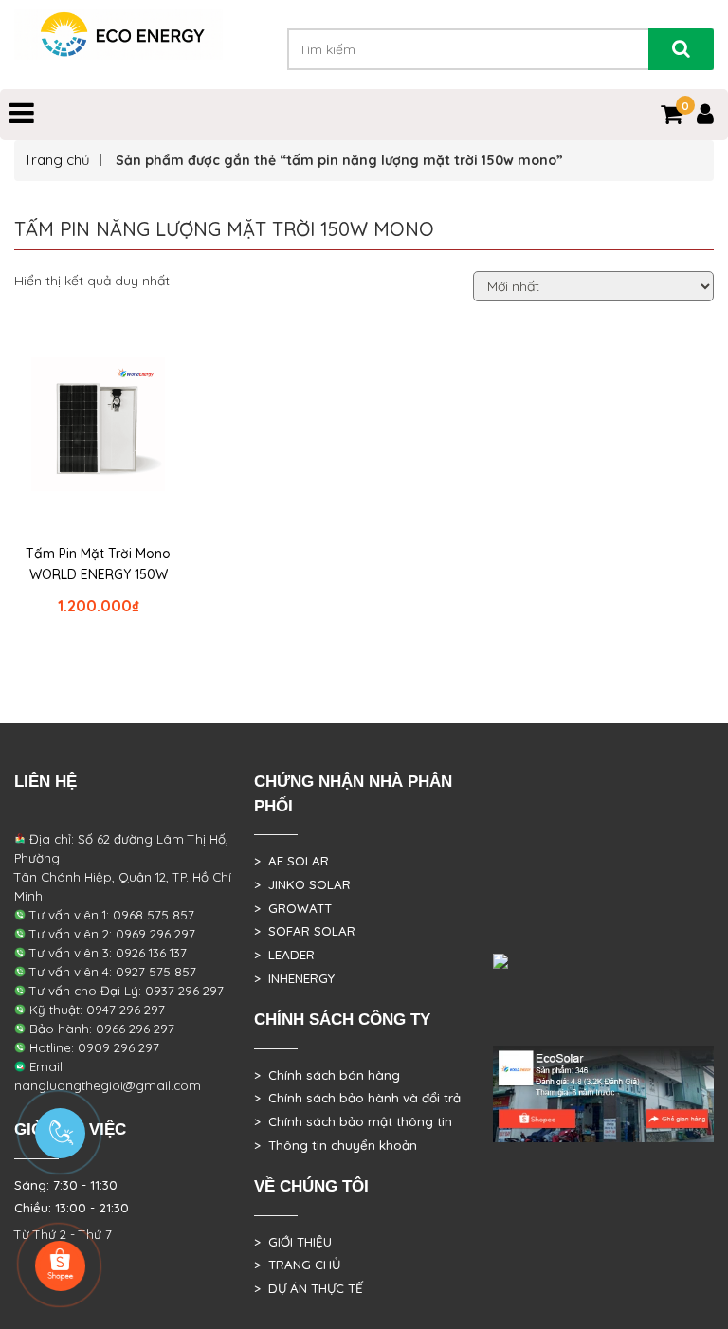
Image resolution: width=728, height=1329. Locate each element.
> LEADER (284, 954)
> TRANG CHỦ (297, 1264)
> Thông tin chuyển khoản (335, 1145)
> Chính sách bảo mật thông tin (353, 1121)
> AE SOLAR (291, 860)
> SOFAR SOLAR (304, 930)
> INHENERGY (294, 978)
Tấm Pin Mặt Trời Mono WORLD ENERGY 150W (98, 564)
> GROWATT (293, 908)
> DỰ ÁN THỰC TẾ (308, 1288)
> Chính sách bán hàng (327, 1075)
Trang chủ (57, 160)
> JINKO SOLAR (302, 884)
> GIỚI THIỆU (293, 1241)
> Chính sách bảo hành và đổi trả (357, 1097)
